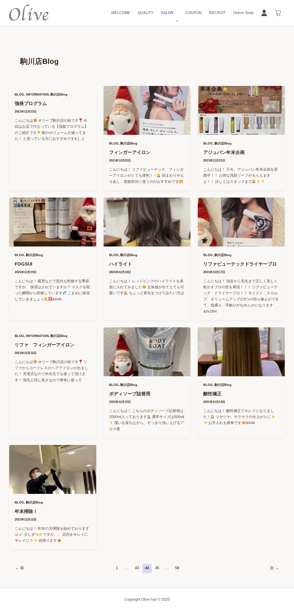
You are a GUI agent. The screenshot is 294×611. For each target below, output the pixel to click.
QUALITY (145, 13)
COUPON (193, 13)
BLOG (19, 94)
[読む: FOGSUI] (52, 243)
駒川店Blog (59, 94)
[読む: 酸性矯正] (241, 373)
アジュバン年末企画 (224, 152)
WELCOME (120, 13)
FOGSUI (23, 263)
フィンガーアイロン (129, 152)
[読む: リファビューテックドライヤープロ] (241, 243)
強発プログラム (31, 103)
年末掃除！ (26, 511)
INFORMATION (37, 94)
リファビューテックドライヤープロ (240, 263)
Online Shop (243, 13)
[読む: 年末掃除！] (52, 491)
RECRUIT (217, 13)
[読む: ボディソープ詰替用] (147, 373)
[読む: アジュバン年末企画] (241, 132)
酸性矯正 (212, 393)
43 (137, 568)
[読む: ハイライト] (147, 243)
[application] (175, 13)
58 (177, 568)
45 (157, 568)
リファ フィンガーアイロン (44, 344)
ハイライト (120, 263)
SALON (167, 13)
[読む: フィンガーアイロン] (147, 132)
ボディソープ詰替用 (129, 393)
